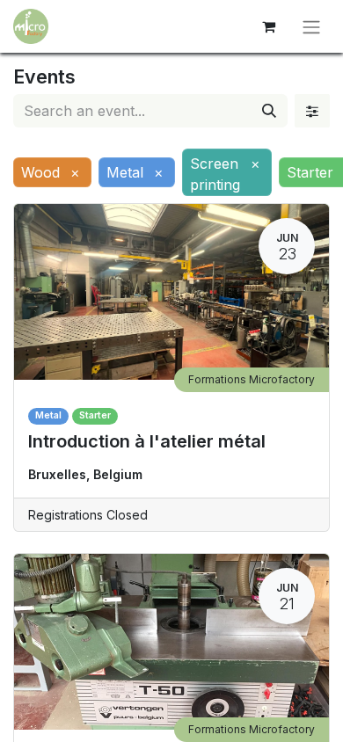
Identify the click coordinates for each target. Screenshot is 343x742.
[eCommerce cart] (268, 26)
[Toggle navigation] (311, 26)
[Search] (269, 110)
